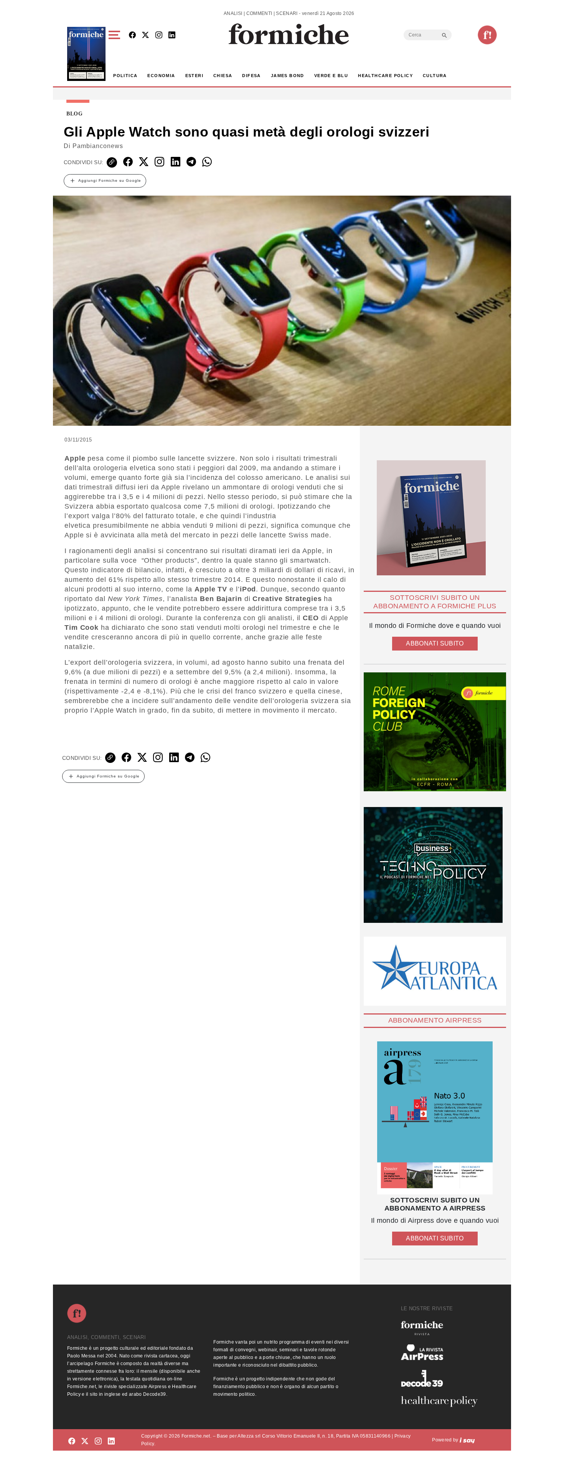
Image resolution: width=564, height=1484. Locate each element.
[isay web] (467, 1440)
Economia (161, 75)
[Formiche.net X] (145, 35)
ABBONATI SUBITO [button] (434, 643)
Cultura (435, 75)
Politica (125, 75)
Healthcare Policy (385, 75)
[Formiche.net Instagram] (158, 35)
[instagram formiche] (98, 1441)
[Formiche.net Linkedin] (171, 35)
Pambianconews (98, 146)
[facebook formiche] (71, 1441)
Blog (74, 114)
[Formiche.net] (487, 34)
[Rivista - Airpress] (442, 1352)
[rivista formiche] (435, 1117)
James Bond (287, 75)
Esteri (194, 75)
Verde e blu (331, 75)
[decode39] (442, 1378)
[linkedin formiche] (111, 1441)
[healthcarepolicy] (442, 1401)
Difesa (251, 75)
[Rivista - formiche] (442, 1328)
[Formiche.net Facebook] (132, 35)
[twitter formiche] (84, 1441)
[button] (116, 54)
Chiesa (222, 75)
